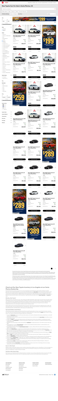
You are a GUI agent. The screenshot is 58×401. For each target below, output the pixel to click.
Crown (14, 340)
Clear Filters (20, 13)
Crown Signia (17, 342)
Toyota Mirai (47, 329)
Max (7, 19)
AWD (17, 11)
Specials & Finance (45, 2)
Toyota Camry (13, 314)
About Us (54, 2)
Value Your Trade (35, 365)
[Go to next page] (55, 268)
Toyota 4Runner (14, 328)
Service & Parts (50, 2)
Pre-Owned (40, 2)
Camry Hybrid (42, 317)
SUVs (37, 291)
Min (2, 19)
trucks (35, 291)
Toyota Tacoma (15, 337)
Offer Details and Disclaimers (45, 49)
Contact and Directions (48, 364)
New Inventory (8, 364)
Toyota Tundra (13, 338)
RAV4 (11, 334)
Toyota (15, 13)
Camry (11, 13)
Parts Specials (21, 368)
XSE (10, 11)
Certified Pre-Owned (9, 367)
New (36, 2)
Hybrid (13, 11)
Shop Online (30, 2)
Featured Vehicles (8, 368)
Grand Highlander (20, 324)
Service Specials (21, 365)
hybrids (42, 312)
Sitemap (50, 374)
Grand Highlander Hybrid (24, 326)
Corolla (12, 319)
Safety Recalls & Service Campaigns (43, 374)
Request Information (19, 48)
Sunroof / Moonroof (23, 11)
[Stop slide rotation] (55, 22)
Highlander (29, 322)
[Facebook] (54, 374)
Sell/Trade (33, 2)
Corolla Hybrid (15, 320)
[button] (19, 38)
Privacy (52, 374)
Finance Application (35, 364)
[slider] (2, 24)
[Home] (3, 2)
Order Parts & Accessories (23, 367)
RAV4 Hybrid (13, 335)
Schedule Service (21, 364)
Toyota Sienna (13, 336)
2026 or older (5, 11)
